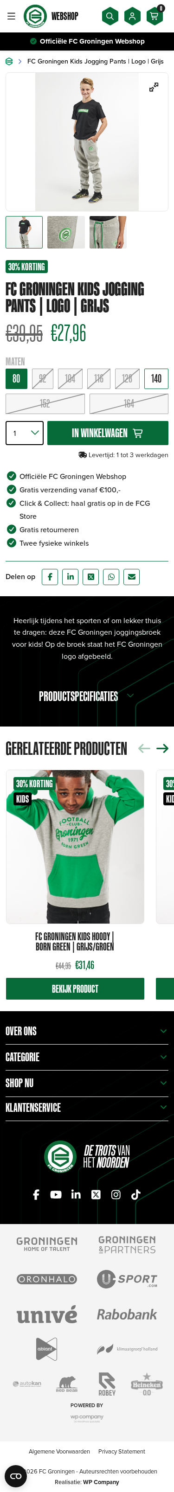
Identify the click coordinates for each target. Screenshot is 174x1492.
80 (16, 378)
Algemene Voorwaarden (59, 1451)
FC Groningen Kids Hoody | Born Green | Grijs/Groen (75, 941)
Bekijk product (75, 988)
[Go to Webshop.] (9, 61)
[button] (162, 748)
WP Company (101, 1482)
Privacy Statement (121, 1451)
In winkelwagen (100, 433)
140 (156, 378)
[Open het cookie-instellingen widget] (16, 1476)
